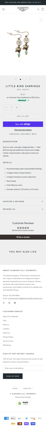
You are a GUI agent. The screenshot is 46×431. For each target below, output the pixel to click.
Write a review (23, 237)
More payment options (23, 130)
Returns (6, 325)
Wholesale (7, 345)
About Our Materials (10, 316)
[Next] (30, 79)
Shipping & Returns (13, 201)
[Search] (38, 9)
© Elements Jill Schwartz (23, 394)
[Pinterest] (15, 302)
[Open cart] (43, 9)
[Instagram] (9, 302)
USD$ (15, 388)
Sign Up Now (13, 376)
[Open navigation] (3, 9)
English (27, 388)
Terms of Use (8, 341)
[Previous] (15, 79)
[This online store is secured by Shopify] (23, 402)
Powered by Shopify (23, 397)
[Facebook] (4, 302)
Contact (6, 329)
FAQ (4, 321)
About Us (6, 333)
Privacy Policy (8, 337)
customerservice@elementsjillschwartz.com (25, 298)
